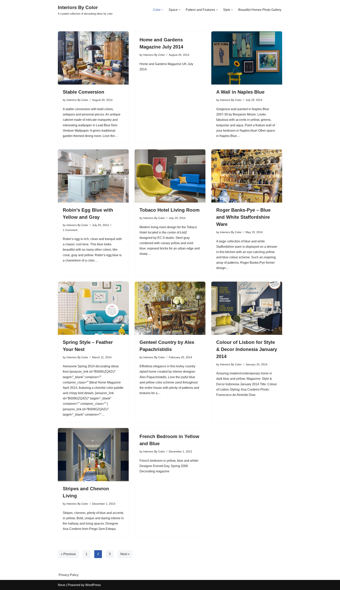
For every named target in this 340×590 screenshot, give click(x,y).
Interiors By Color (77, 99)
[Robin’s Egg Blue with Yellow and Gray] (93, 176)
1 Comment (70, 230)
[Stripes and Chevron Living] (93, 454)
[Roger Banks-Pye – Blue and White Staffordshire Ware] (246, 176)
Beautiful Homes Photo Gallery (259, 9)
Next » (124, 554)
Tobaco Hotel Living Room (170, 210)
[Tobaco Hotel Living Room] (170, 176)
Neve (61, 585)
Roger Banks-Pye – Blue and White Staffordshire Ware (243, 217)
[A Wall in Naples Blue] (246, 58)
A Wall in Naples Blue (240, 92)
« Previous (68, 554)
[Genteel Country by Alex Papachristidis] (170, 308)
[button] (162, 10)
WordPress (93, 585)
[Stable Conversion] (93, 58)
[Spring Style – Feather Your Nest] (93, 308)
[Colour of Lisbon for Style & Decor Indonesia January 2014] (246, 308)
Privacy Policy (69, 575)
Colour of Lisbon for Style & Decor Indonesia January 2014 (246, 349)
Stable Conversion (83, 92)
